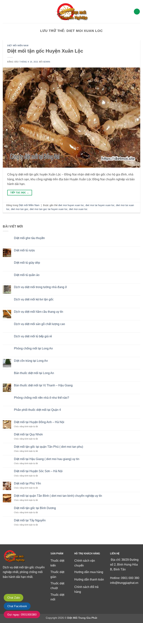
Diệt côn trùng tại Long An (31, 360)
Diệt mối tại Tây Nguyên (30, 520)
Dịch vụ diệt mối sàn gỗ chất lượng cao (39, 324)
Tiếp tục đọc (19, 192)
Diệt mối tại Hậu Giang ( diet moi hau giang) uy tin (46, 459)
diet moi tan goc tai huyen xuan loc (49, 209)
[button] (5, 11)
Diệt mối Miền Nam (17, 45)
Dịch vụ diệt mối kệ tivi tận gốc (34, 299)
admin (46, 62)
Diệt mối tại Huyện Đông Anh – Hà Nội (39, 422)
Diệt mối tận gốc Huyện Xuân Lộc (45, 51)
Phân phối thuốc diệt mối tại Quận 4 (37, 409)
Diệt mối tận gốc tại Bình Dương (35, 508)
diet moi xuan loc (78, 209)
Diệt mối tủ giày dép (27, 262)
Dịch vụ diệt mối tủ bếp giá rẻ (33, 336)
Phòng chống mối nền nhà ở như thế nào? (41, 397)
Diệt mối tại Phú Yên (27, 483)
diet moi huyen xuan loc (71, 205)
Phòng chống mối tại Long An (33, 348)
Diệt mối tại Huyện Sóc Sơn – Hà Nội (38, 471)
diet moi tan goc (19, 209)
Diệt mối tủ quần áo (26, 275)
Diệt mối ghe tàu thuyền (29, 238)
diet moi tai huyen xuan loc (100, 205)
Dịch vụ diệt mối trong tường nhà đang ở (40, 287)
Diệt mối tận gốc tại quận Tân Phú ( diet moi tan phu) (48, 446)
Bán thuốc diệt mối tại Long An (34, 373)
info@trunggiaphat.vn (124, 582)
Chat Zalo (13, 597)
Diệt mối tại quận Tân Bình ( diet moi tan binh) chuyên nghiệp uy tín (58, 495)
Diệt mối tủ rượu (24, 250)
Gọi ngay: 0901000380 (21, 614)
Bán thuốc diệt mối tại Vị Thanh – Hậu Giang (43, 385)
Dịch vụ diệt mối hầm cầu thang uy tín (38, 311)
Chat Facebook (17, 606)
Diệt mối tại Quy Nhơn (28, 434)
